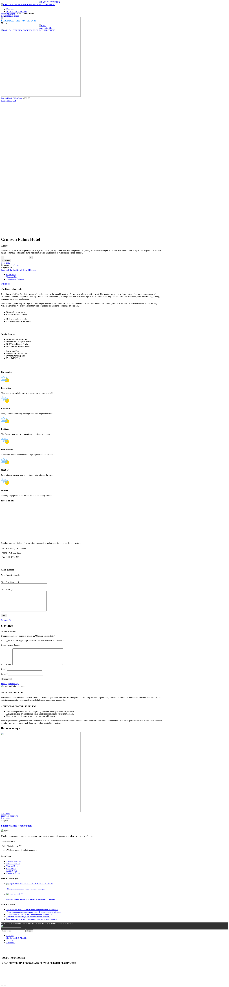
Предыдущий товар (10, 16)
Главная (4, 13)
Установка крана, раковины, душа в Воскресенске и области (33, 912)
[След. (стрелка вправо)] (5, 985)
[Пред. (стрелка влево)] (2, 985)
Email (4, 674)
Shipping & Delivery (15, 279)
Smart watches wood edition (16, 825)
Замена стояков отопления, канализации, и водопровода (31, 919)
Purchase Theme (13, 873)
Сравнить (5, 263)
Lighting (11, 13)
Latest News (11, 871)
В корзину (6, 260)
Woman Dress (12, 866)
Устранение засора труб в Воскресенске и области (29, 914)
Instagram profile (13, 861)
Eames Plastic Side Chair (12, 98)
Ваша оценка (7, 645)
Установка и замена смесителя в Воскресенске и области (32, 909)
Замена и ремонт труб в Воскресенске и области (28, 917)
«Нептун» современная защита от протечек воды (25, 889)
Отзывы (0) (11, 277)
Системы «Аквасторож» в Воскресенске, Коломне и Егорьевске (31, 899)
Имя (3, 669)
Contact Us (11, 868)
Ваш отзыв (6, 664)
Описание (11, 274)
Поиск (29, 931)
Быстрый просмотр (9, 816)
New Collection (13, 864)
